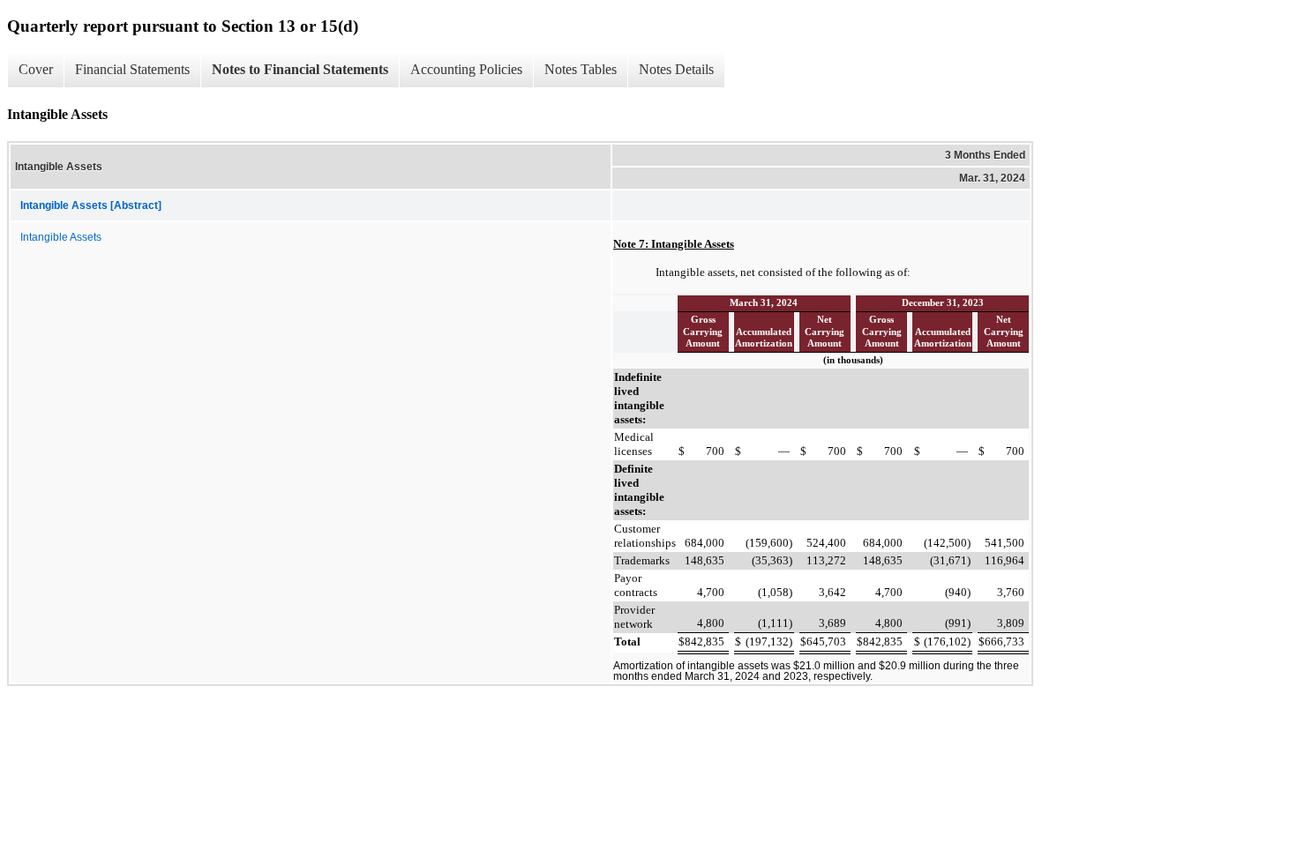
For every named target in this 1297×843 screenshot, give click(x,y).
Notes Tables (580, 69)
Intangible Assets (60, 237)
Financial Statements (132, 69)
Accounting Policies (466, 69)
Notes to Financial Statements (300, 69)
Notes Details (676, 69)
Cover (36, 69)
